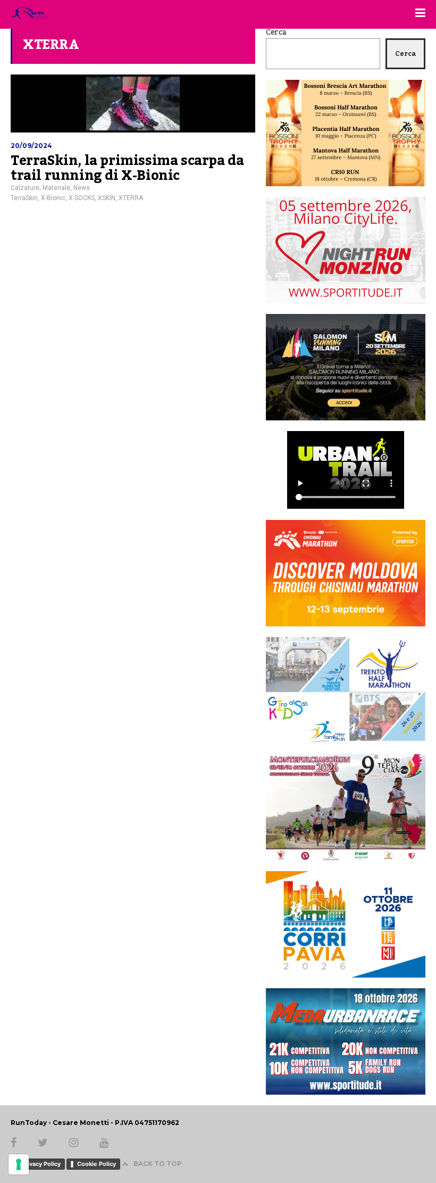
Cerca (276, 32)
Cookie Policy (96, 1164)
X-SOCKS (82, 198)
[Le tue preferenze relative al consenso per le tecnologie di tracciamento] (19, 1164)
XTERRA (131, 198)
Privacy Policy (41, 1164)
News (81, 188)
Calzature (25, 188)
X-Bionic (53, 198)
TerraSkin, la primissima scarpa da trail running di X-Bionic (127, 168)
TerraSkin (24, 198)
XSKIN (106, 198)
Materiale (56, 188)
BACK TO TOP (157, 1164)
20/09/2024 (31, 146)
